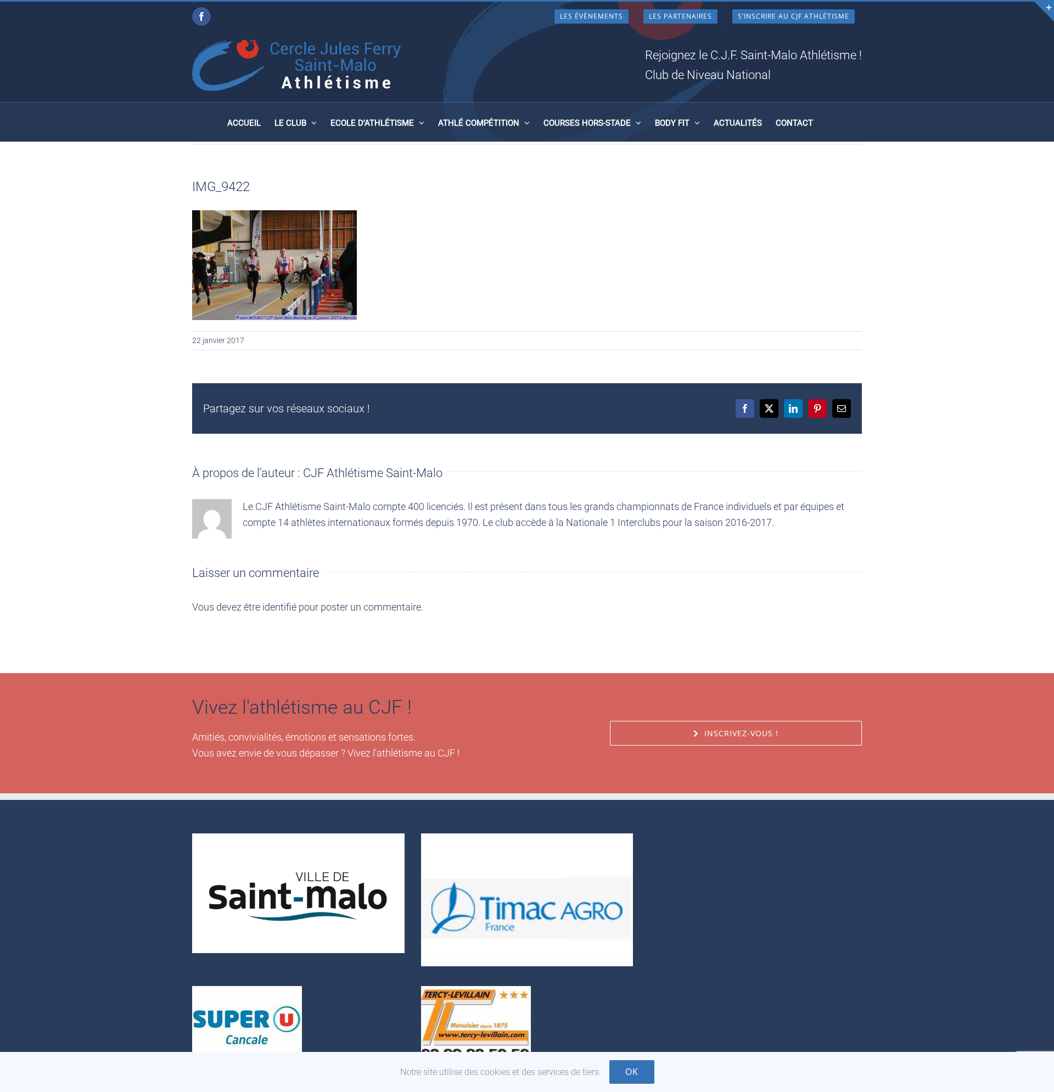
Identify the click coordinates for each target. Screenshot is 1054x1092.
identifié (279, 607)
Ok (631, 1072)
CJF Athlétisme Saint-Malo (372, 473)
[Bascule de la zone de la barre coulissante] (1044, 11)
